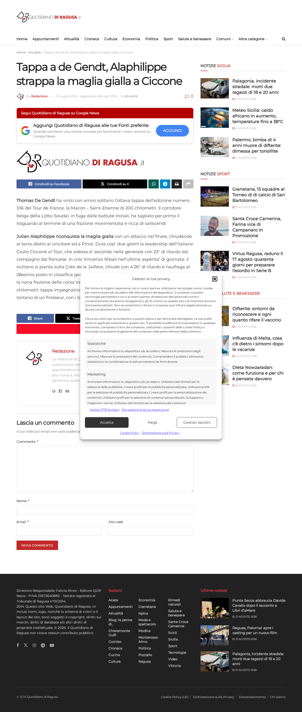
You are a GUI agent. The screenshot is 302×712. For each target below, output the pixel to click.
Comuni (223, 39)
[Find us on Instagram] (34, 645)
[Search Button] (283, 39)
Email (23, 522)
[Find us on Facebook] (18, 645)
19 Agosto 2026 (246, 207)
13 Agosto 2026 (245, 277)
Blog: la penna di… (120, 622)
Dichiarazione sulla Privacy (161, 433)
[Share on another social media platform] (188, 183)
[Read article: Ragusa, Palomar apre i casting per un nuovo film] (215, 635)
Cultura (110, 39)
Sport (168, 39)
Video (173, 659)
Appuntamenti (46, 39)
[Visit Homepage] (48, 16)
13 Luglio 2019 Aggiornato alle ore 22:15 (87, 96)
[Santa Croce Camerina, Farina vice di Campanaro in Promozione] (215, 226)
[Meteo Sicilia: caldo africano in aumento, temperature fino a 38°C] (215, 117)
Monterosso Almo (148, 639)
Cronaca (91, 39)
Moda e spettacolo (147, 622)
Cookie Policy (129, 433)
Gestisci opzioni (196, 422)
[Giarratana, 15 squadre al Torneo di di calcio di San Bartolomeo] (215, 196)
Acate (113, 600)
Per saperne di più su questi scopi (145, 409)
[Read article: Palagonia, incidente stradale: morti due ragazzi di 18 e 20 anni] (215, 661)
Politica (151, 39)
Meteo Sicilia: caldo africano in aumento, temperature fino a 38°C (257, 116)
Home (22, 39)
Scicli (172, 633)
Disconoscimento (252, 697)
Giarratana (147, 607)
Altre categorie (251, 39)
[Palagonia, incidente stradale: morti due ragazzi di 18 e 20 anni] (215, 88)
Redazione (39, 96)
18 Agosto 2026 (246, 385)
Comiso (115, 642)
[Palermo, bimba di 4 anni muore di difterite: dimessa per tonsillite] (215, 147)
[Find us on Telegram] (43, 645)
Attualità (71, 39)
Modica (144, 631)
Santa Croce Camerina (178, 624)
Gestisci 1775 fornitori (104, 409)
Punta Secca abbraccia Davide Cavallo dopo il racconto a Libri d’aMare (258, 605)
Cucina (114, 655)
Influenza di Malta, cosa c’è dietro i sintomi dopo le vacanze (257, 344)
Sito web (116, 522)
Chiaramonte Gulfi (119, 633)
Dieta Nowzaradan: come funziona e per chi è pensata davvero (258, 373)
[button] (214, 279)
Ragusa (144, 661)
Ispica (143, 613)
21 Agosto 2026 (245, 99)
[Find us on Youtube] (52, 645)
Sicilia (173, 639)
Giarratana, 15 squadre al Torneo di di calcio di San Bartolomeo (258, 195)
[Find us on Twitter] (26, 645)
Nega (152, 422)
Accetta (106, 422)
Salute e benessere (194, 39)
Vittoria (174, 666)
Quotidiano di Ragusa (42, 697)
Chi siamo (277, 697)
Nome (23, 501)
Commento (28, 441)
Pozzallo (145, 655)
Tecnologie (177, 652)
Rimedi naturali (174, 602)
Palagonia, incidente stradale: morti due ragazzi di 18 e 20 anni (255, 86)
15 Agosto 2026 (245, 242)
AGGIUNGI (172, 130)
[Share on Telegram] (165, 183)
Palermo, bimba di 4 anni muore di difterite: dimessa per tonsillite (256, 145)
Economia (131, 39)
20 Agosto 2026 (246, 356)
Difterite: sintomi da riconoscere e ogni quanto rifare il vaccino (256, 314)
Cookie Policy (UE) (175, 697)
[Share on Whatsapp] (153, 183)
